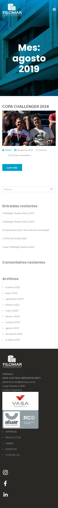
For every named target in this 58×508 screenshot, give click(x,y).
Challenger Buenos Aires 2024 (18, 221)
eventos (43, 150)
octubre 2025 (12, 287)
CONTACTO (12, 454)
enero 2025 (11, 293)
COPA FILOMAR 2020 (14, 238)
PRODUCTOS (13, 437)
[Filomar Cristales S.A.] (12, 9)
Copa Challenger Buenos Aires (18, 246)
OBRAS (9, 443)
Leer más (12, 167)
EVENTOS (11, 449)
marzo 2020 (11, 310)
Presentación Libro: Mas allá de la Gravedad (25, 229)
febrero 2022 (12, 304)
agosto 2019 (12, 327)
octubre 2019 (12, 322)
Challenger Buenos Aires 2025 (18, 213)
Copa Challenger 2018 (25, 106)
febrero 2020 (12, 316)
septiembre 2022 (14, 298)
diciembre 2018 (13, 333)
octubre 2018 (12, 339)
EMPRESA (11, 431)
